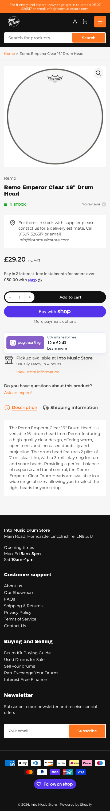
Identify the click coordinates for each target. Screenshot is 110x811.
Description (24, 407)
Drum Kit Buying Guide (27, 652)
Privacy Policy (17, 612)
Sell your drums (19, 666)
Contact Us (15, 625)
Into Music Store (44, 804)
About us (13, 585)
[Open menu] (100, 21)
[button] (55, 343)
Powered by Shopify (76, 804)
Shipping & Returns (23, 605)
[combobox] (55, 37)
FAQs (9, 599)
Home (9, 53)
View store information (38, 372)
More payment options (55, 321)
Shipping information (74, 407)
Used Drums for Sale (24, 659)
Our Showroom (19, 592)
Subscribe (87, 731)
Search (89, 37)
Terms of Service (20, 619)
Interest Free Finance (25, 679)
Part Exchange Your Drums (31, 672)
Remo (10, 178)
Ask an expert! (18, 392)
